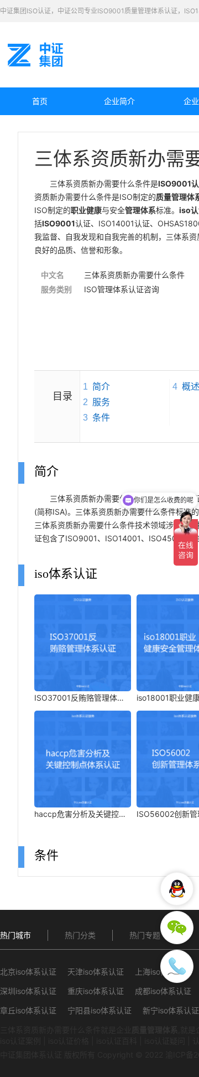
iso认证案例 (20, 1040)
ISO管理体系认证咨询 (121, 289)
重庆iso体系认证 (95, 991)
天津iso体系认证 (95, 971)
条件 (101, 417)
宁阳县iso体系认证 (99, 1010)
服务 (101, 402)
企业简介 (119, 101)
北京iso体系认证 (28, 971)
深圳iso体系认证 (28, 991)
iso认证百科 (116, 1040)
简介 (101, 386)
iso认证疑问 (164, 1040)
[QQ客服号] (176, 888)
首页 (40, 101)
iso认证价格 (68, 1040)
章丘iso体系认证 (28, 1010)
